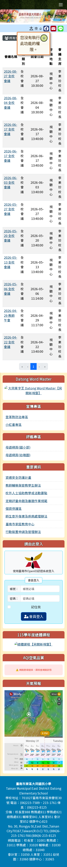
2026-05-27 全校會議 (10, 209)
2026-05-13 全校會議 (10, 262)
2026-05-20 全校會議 (10, 236)
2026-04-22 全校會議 (10, 342)
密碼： (14, 598)
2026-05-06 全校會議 (10, 289)
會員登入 (35, 616)
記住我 (36, 607)
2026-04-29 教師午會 (10, 315)
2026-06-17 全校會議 (10, 129)
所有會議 (15, 38)
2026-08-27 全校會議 (10, 76)
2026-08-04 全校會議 (10, 103)
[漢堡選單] (60, 5)
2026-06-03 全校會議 (10, 182)
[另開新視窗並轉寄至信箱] (53, 28)
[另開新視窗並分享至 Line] (60, 28)
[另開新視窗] (33, 390)
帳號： (14, 589)
